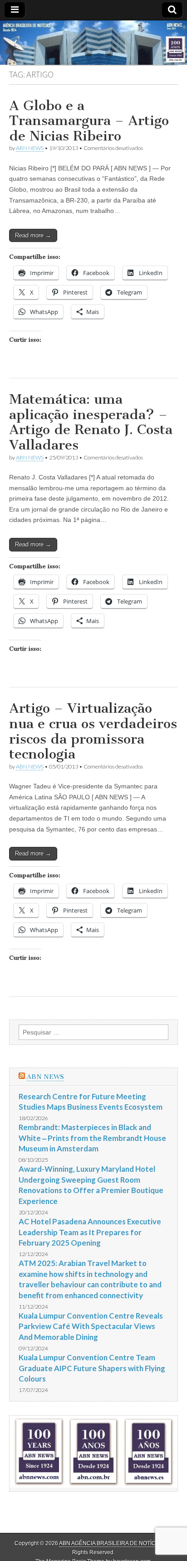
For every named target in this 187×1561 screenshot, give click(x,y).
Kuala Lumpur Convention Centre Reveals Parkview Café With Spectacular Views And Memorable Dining (91, 1326)
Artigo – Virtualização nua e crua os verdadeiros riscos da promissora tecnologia (93, 731)
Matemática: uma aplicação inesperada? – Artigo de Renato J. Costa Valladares (90, 422)
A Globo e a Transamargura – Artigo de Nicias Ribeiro (89, 120)
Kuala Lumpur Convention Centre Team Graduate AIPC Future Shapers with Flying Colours (92, 1368)
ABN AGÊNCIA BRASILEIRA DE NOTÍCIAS (111, 1543)
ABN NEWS (30, 148)
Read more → (33, 235)
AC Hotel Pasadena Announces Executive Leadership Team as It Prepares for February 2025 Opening (90, 1232)
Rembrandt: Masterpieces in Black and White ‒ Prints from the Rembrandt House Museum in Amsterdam (92, 1137)
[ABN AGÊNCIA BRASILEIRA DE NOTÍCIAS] (93, 42)
